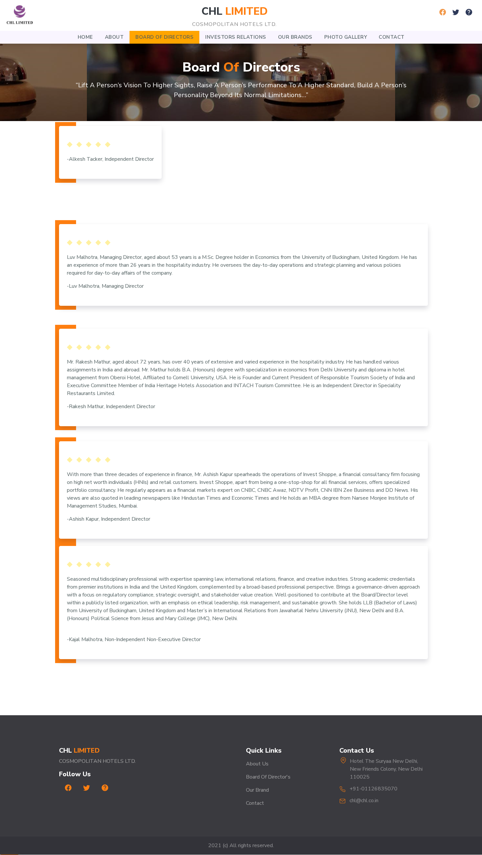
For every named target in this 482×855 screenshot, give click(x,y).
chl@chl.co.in (364, 800)
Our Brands (295, 37)
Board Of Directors (164, 37)
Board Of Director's (268, 777)
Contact (392, 37)
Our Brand (257, 790)
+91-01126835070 (373, 788)
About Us (257, 763)
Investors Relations (235, 37)
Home (85, 37)
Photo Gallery (345, 37)
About (114, 37)
